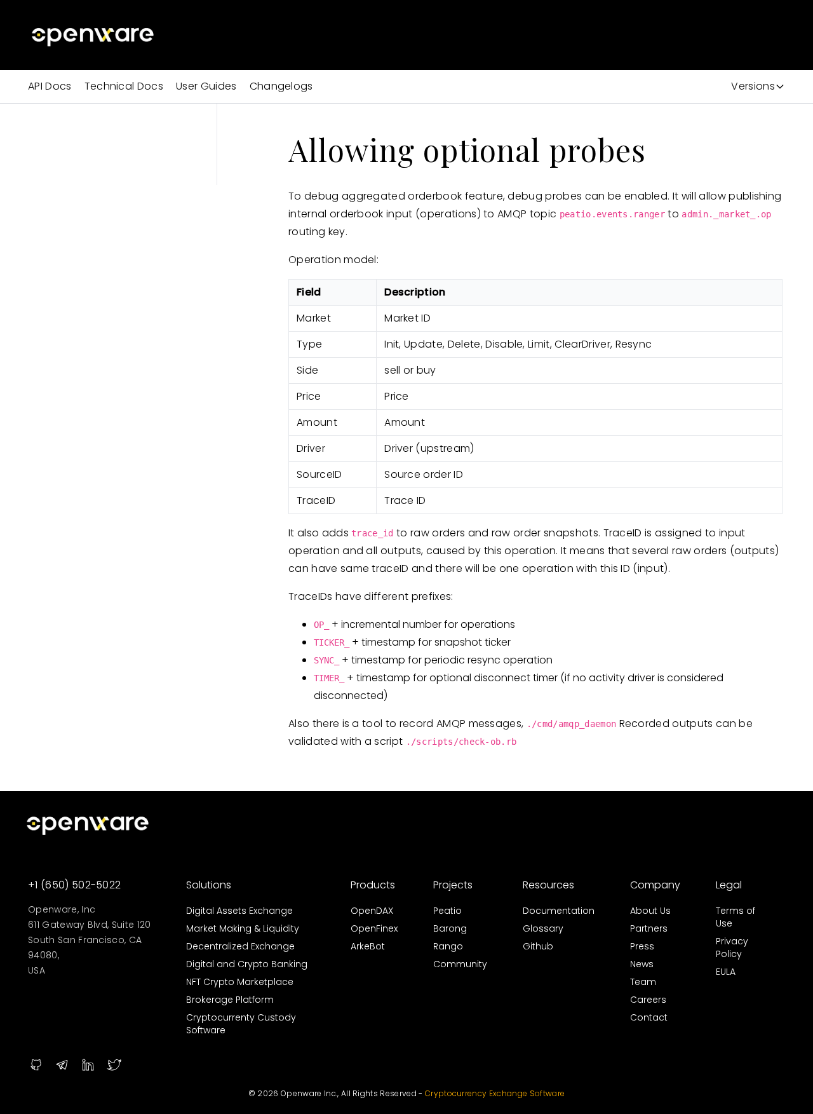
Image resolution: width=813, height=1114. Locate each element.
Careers (648, 999)
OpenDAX (372, 910)
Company (655, 885)
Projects (453, 885)
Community (460, 964)
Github (538, 946)
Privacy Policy (732, 947)
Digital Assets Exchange (239, 910)
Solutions (208, 885)
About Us (650, 910)
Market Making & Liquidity (242, 928)
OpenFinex (374, 928)
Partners (649, 928)
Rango (448, 946)
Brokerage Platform (230, 999)
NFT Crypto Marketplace (239, 981)
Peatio (447, 910)
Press (642, 946)
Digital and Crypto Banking (246, 964)
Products (373, 885)
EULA (726, 971)
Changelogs (281, 86)
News (642, 964)
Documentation (559, 910)
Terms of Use (735, 917)
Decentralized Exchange (240, 946)
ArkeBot (368, 946)
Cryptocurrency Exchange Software (495, 1093)
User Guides (206, 86)
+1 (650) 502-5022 (74, 885)
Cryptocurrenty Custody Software (241, 1023)
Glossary (543, 928)
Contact (649, 1017)
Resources (548, 885)
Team (643, 981)
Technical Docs (123, 86)
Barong (450, 928)
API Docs (50, 86)
